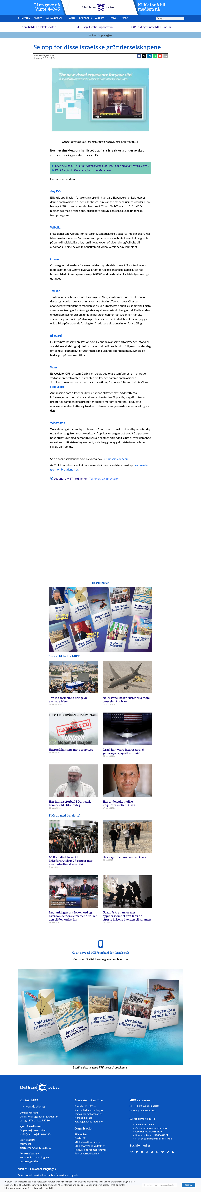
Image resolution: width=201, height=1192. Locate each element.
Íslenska (61, 1175)
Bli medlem (24, 18)
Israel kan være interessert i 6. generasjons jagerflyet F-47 (123, 751)
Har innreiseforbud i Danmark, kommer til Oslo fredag (70, 803)
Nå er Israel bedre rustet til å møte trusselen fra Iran (126, 699)
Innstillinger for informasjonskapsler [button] (159, 1185)
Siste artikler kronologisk (88, 1110)
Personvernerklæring (86, 1153)
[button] (144, 56)
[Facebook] (131, 1151)
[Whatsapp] (157, 1151)
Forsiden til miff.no (85, 1106)
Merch (125, 18)
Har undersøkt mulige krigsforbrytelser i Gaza (119, 803)
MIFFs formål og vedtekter (89, 1145)
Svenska (23, 1175)
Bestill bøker (100, 583)
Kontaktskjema (35, 1106)
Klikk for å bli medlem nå (151, 7)
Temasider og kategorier (88, 1113)
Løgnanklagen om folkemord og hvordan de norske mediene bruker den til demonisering (73, 916)
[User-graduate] (173, 1151)
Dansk (35, 1175)
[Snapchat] (168, 1151)
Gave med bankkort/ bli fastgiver (151, 1128)
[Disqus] (100, 527)
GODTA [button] (188, 1185)
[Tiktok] (152, 1151)
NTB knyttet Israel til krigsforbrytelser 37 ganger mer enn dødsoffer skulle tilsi (71, 861)
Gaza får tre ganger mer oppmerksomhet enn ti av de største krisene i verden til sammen (127, 916)
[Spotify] (162, 1151)
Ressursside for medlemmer (90, 1149)
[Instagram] (147, 1151)
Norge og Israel (83, 1117)
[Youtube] (142, 1151)
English (73, 1175)
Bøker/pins (85, 18)
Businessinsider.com (115, 459)
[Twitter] (137, 1151)
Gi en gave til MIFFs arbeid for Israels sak (100, 953)
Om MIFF (79, 1138)
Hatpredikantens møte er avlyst (71, 750)
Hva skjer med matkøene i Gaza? (125, 857)
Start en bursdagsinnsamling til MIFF (154, 1138)
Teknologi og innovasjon (104, 478)
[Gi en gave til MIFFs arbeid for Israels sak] (100, 944)
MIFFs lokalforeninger (87, 1142)
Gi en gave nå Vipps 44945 (47, 7)
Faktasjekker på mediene (88, 1121)
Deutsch (47, 1175)
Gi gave (38, 18)
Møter (72, 18)
